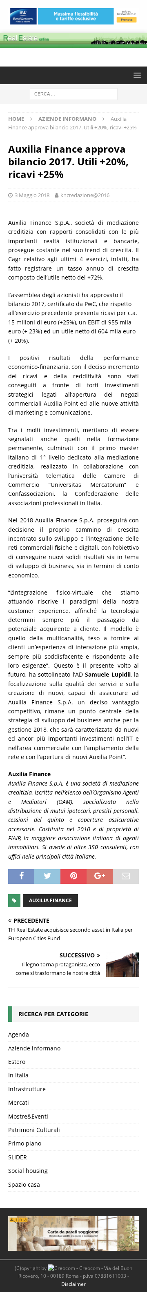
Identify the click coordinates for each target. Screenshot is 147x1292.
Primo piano (24, 1143)
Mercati (18, 1102)
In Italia (18, 1075)
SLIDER (17, 1157)
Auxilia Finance (50, 900)
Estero (16, 1062)
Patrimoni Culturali (34, 1130)
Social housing (28, 1170)
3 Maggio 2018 (32, 195)
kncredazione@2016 (84, 195)
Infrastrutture (27, 1089)
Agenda (18, 1034)
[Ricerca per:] (74, 93)
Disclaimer (73, 1284)
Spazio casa (24, 1184)
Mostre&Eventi (28, 1116)
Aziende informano (34, 1048)
